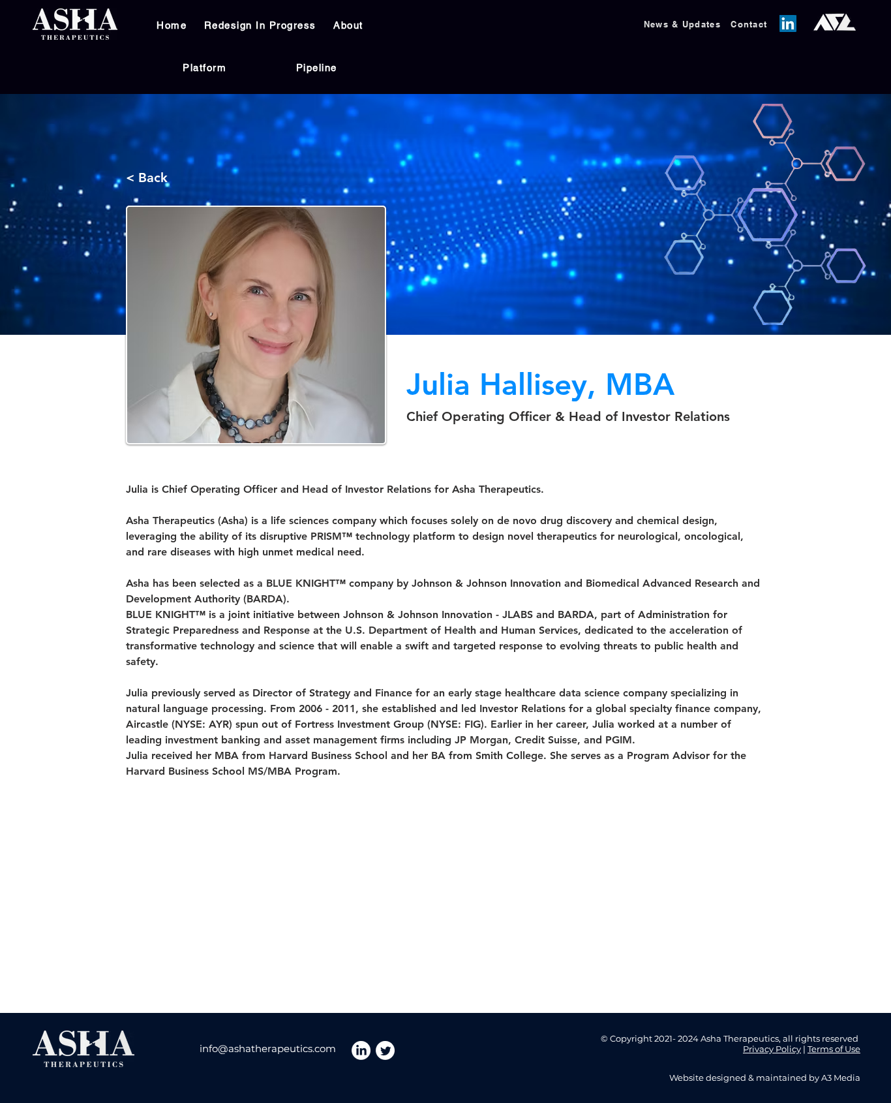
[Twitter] (385, 1050)
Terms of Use (834, 1049)
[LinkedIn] (787, 23)
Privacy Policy (772, 1049)
